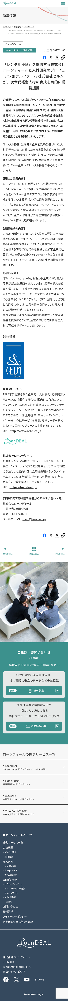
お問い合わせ (10, 906)
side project (11, 870)
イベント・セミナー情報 (15, 888)
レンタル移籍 (10, 866)
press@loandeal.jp (34, 519)
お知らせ (8, 901)
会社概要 (8, 847)
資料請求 (8, 911)
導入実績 (8, 861)
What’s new (10, 879)
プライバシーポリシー (15, 916)
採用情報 (9, 856)
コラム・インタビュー (13, 884)
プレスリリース (11, 892)
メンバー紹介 (10, 852)
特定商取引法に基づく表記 (18, 921)
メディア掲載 (10, 897)
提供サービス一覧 (13, 842)
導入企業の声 (11, 874)
